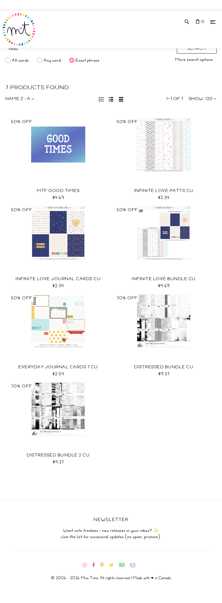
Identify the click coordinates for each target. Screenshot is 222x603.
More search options (194, 59)
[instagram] (87, 565)
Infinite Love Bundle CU (164, 279)
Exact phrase (88, 60)
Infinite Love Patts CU (164, 190)
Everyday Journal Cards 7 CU (58, 367)
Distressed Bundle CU (163, 367)
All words (20, 60)
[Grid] (101, 98)
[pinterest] (104, 565)
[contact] (134, 565)
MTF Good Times (58, 190)
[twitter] (113, 565)
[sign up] (124, 565)
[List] (111, 98)
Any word (52, 60)
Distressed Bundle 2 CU (58, 455)
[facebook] (95, 565)
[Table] (121, 98)
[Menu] (212, 21)
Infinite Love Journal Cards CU (58, 279)
